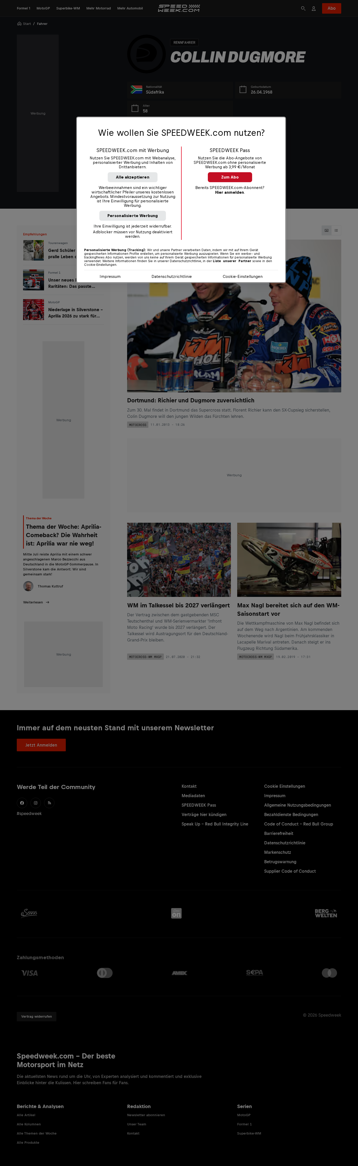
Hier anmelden (229, 192)
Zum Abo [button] (230, 177)
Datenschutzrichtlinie (171, 276)
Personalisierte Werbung (132, 215)
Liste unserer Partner (232, 261)
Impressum (110, 276)
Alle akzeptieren (132, 177)
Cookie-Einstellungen (243, 276)
